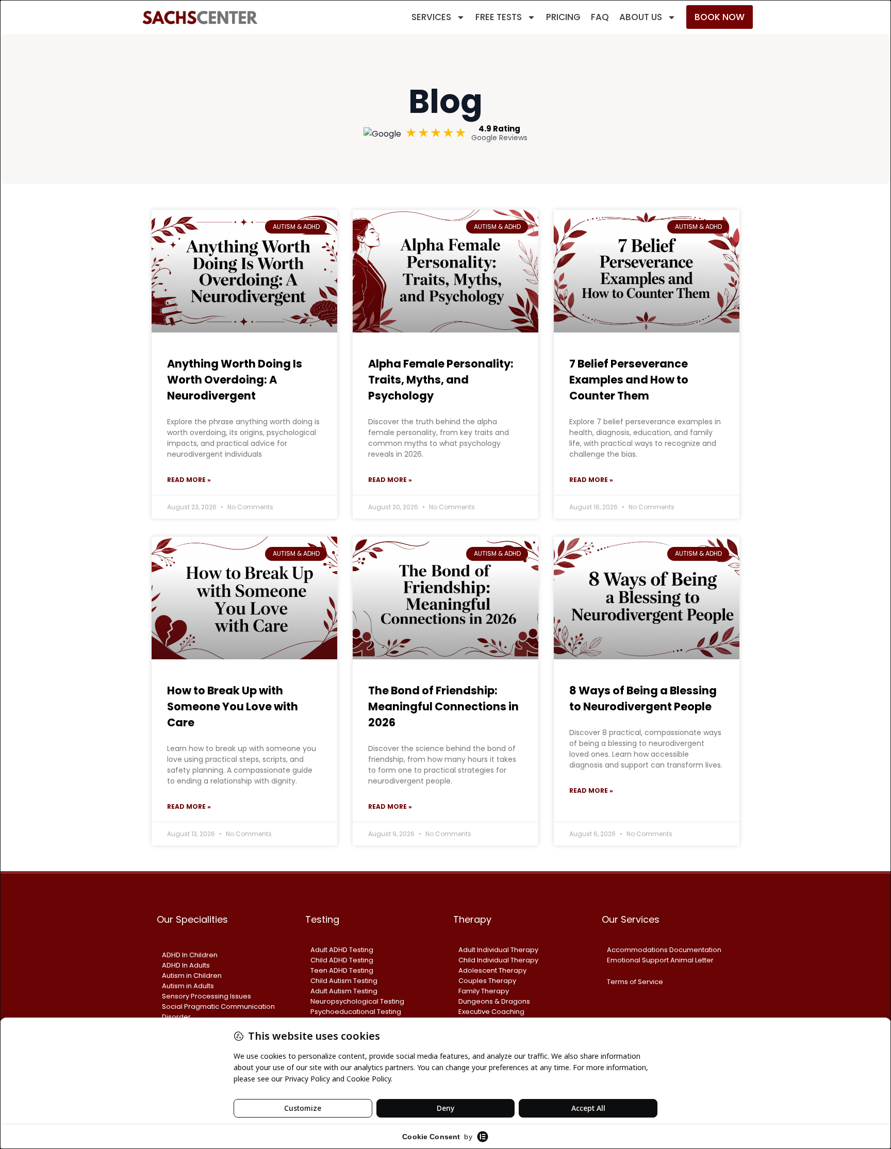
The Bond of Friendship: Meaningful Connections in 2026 (443, 706)
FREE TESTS (498, 17)
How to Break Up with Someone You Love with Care (232, 706)
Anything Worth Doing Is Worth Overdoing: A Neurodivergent (234, 379)
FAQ (600, 17)
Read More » (189, 479)
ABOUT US (640, 17)
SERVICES (431, 17)
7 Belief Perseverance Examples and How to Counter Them (628, 379)
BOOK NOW (720, 17)
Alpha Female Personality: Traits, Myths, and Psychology (441, 379)
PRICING (563, 17)
